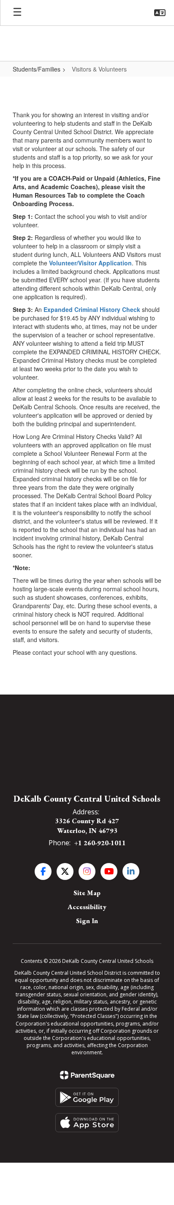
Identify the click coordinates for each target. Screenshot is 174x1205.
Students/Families (36, 69)
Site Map (87, 892)
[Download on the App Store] (87, 1122)
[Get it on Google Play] (87, 1097)
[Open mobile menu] (17, 12)
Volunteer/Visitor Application (90, 263)
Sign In (87, 920)
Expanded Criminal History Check (92, 309)
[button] (160, 12)
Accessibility (87, 906)
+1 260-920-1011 (100, 842)
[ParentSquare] (87, 1075)
